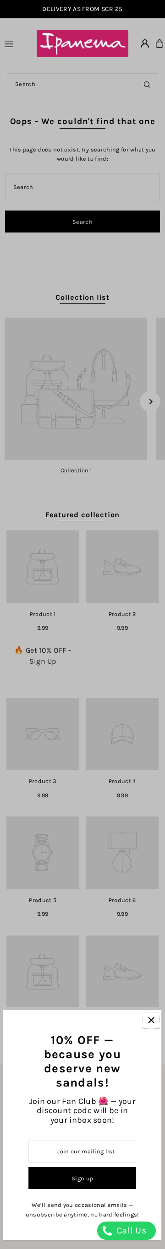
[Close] (151, 1020)
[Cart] (159, 43)
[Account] (145, 43)
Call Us (130, 1230)
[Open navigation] (16, 43)
